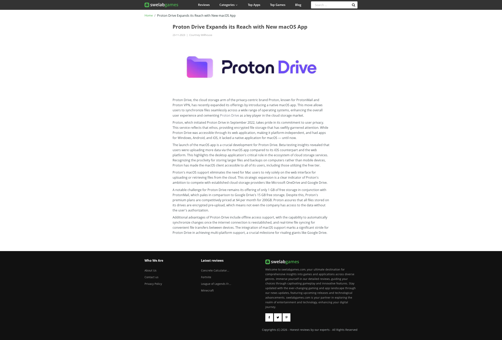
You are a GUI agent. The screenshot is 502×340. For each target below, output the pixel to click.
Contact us (151, 277)
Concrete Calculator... (215, 270)
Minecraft (207, 290)
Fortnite (206, 277)
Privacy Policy (153, 284)
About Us (150, 270)
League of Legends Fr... (216, 284)
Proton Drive (229, 115)
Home (149, 15)
